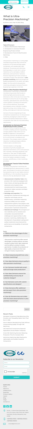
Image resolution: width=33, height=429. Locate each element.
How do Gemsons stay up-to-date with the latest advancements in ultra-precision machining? (16, 299)
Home (5, 386)
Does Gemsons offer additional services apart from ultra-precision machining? (14, 290)
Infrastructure (7, 390)
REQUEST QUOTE (24, 1)
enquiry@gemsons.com (14, 423)
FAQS (4, 400)
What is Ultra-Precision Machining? (15, 46)
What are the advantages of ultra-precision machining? (15, 234)
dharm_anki (8, 22)
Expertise (6, 392)
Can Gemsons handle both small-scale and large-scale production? (15, 268)
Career (5, 396)
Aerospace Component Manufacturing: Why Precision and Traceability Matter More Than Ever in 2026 (16, 318)
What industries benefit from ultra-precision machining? (16, 256)
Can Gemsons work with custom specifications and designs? (15, 283)
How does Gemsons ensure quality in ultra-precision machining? (16, 262)
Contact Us (6, 401)
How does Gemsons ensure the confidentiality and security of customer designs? (14, 276)
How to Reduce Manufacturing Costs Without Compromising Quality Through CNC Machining (16, 324)
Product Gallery (7, 394)
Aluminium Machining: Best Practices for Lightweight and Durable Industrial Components (15, 339)
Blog (22, 22)
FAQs (6, 57)
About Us (6, 388)
